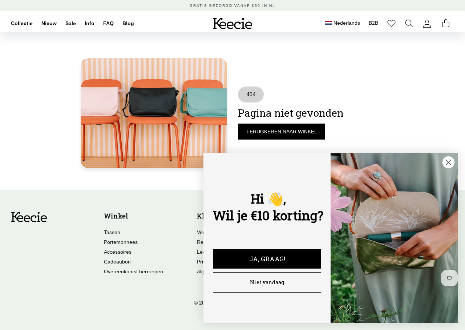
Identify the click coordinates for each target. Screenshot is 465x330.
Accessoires (118, 252)
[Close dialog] (448, 162)
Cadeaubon (117, 262)
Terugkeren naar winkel (281, 131)
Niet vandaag (267, 282)
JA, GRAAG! (267, 258)
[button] (409, 23)
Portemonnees (121, 242)
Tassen (112, 232)
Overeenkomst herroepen (133, 271)
